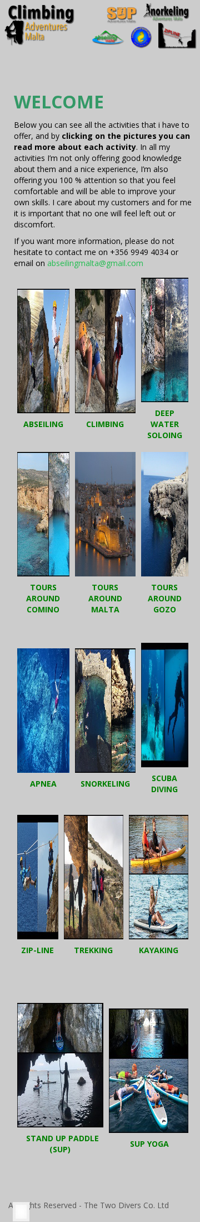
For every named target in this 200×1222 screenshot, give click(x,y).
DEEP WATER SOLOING (164, 424)
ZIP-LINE (37, 950)
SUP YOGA (149, 1143)
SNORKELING (105, 783)
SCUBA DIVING (164, 783)
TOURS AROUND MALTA (105, 598)
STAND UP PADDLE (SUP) (62, 1144)
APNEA (43, 783)
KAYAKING (158, 950)
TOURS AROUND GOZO (165, 598)
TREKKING (93, 950)
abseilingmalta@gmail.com (95, 263)
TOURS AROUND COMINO (43, 598)
